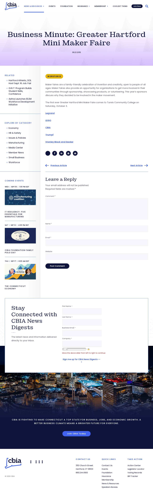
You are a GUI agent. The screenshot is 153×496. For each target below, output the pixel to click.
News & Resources (33, 6)
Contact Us (107, 465)
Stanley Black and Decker (59, 141)
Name (48, 224)
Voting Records (135, 472)
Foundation (66, 6)
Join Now (137, 6)
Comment (50, 196)
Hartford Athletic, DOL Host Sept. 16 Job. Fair (20, 82)
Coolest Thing (120, 6)
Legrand (50, 113)
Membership (100, 6)
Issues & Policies (17, 137)
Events (52, 6)
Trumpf (49, 134)
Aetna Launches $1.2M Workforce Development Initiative (22, 101)
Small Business (16, 157)
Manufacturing (16, 142)
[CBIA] (10, 6)
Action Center (134, 465)
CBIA (48, 127)
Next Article (136, 165)
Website (48, 251)
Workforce (14, 162)
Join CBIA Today (76, 433)
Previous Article (59, 165)
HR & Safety (15, 133)
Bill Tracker (133, 476)
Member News (16, 152)
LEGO (48, 120)
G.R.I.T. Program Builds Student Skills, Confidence (20, 91)
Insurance (82, 6)
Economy (14, 128)
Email (48, 237)
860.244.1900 (82, 472)
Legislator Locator (136, 469)
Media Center (16, 147)
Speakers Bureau (110, 487)
